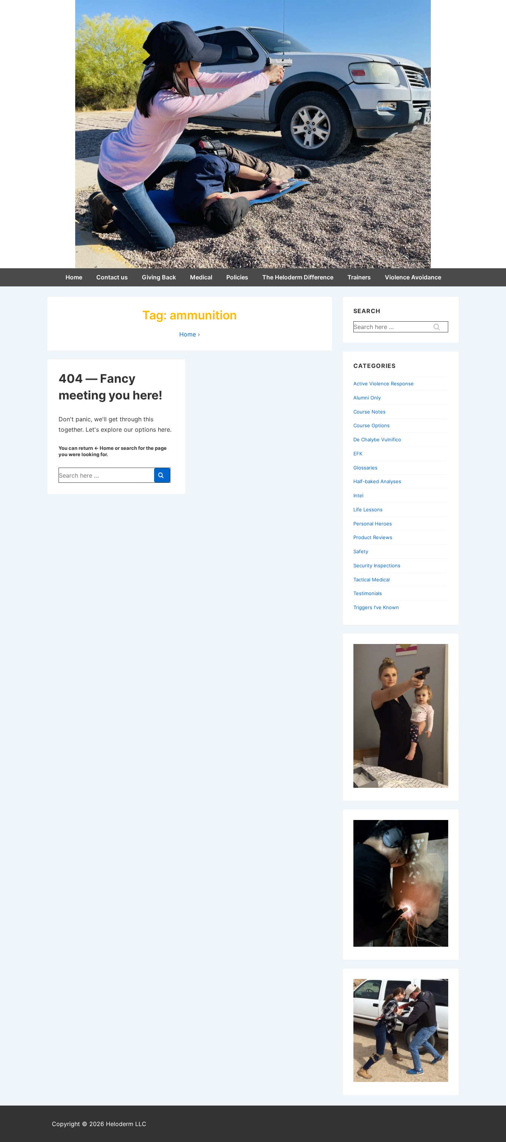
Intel (358, 495)
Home (74, 277)
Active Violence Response (383, 383)
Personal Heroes (372, 524)
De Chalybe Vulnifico (377, 439)
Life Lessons (368, 509)
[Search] (162, 475)
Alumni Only (367, 398)
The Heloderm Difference (297, 277)
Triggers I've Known (376, 607)
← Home (104, 448)
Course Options (371, 425)
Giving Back (159, 277)
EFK (357, 454)
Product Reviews (372, 537)
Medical (201, 277)
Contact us (112, 277)
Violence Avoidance (413, 277)
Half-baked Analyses (377, 481)
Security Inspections (376, 565)
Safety (360, 551)
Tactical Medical (371, 579)
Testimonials (367, 593)
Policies (237, 277)
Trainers (359, 277)
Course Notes (369, 412)
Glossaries (365, 468)
